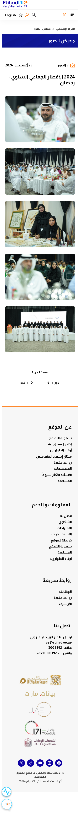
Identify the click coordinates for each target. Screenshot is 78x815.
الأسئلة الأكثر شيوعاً (57, 475)
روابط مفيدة (63, 462)
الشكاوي (65, 522)
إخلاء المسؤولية (60, 444)
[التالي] (32, 382)
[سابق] (48, 382)
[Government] (40, 709)
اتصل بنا (66, 516)
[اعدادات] (20, 15)
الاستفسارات (61, 534)
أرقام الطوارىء (61, 450)
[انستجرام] (49, 763)
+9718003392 (47, 653)
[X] (21, 763)
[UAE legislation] (40, 743)
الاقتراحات (64, 528)
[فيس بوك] (58, 763)
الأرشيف (65, 604)
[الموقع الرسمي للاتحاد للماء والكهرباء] (15, 5)
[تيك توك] (30, 763)
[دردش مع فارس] (7, 805)
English (10, 15)
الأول (57, 382)
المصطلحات (63, 468)
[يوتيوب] (40, 763)
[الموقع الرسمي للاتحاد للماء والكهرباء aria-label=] (64, 15)
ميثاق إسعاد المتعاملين (54, 456)
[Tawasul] (40, 727)
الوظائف (65, 591)
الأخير (23, 382)
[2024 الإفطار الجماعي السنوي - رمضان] (40, 119)
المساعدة (65, 481)
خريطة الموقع (61, 540)
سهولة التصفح (60, 438)
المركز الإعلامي (65, 28)
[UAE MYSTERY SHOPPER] (40, 680)
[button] (34, 15)
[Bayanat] (40, 694)
